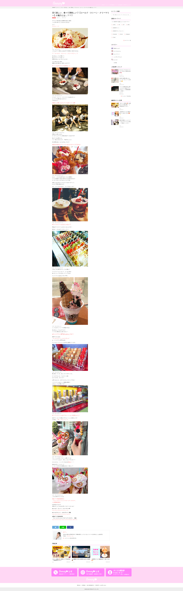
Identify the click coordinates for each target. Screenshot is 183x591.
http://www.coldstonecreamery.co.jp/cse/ (61, 514)
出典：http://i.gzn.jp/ (56, 49)
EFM (128, 24)
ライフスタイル (117, 51)
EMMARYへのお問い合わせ (100, 585)
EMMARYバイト (116, 27)
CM (119, 24)
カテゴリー (98, 4)
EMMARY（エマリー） (56, 7)
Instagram (128, 34)
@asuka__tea (70, 536)
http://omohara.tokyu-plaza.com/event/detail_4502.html (64, 519)
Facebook (115, 34)
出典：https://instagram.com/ (57, 175)
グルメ (62, 7)
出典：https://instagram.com (57, 222)
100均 (114, 24)
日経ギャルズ (117, 48)
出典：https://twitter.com (56, 326)
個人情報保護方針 (90, 585)
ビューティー (117, 54)
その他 (115, 62)
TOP (130, 4)
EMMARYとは (125, 4)
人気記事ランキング (104, 4)
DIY (123, 24)
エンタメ (116, 59)
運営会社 (78, 585)
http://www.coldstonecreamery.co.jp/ (60, 510)
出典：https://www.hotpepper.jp (58, 132)
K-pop (114, 37)
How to (121, 34)
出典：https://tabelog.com (57, 95)
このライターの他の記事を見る (70, 538)
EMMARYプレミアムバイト (118, 31)
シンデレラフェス (118, 57)
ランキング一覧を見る (126, 96)
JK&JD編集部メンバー (113, 4)
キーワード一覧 (128, 40)
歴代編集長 (120, 4)
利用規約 (83, 585)
